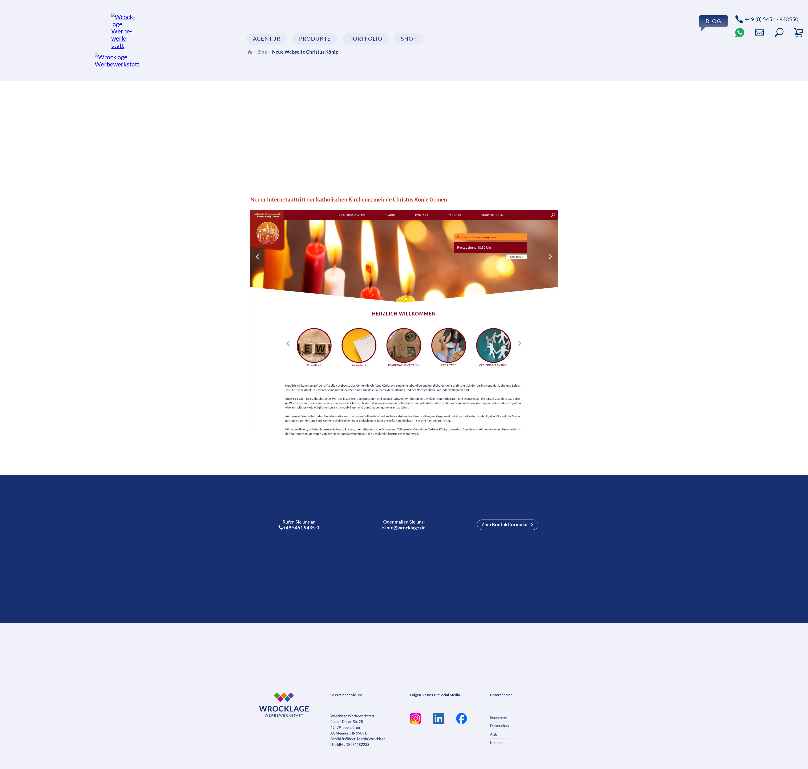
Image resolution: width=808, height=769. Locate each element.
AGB (493, 734)
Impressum (498, 717)
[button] (779, 32)
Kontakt (496, 742)
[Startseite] (249, 52)
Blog (262, 52)
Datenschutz (500, 725)
